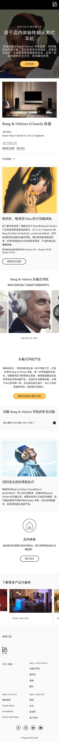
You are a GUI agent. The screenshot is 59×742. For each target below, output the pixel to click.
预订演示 (21, 148)
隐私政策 (16, 700)
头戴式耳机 (43, 668)
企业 (42, 706)
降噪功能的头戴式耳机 (32, 397)
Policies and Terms (16, 717)
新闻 (42, 700)
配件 (42, 686)
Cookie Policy (16, 706)
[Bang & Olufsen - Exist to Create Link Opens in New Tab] (55, 6)
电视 (42, 680)
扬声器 (43, 674)
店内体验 (32, 64)
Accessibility (16, 711)
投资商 (43, 712)
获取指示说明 (8, 148)
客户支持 (43, 718)
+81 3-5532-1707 (9, 143)
